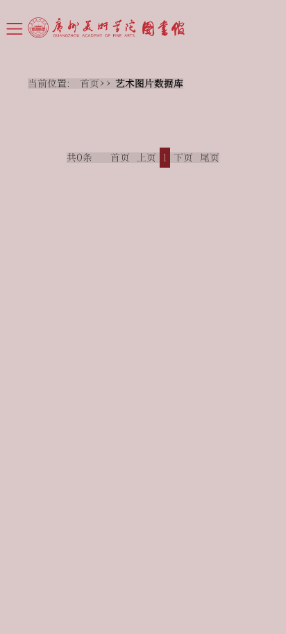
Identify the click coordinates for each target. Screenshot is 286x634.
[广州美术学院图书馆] (157, 28)
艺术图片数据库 (149, 83)
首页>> (97, 83)
